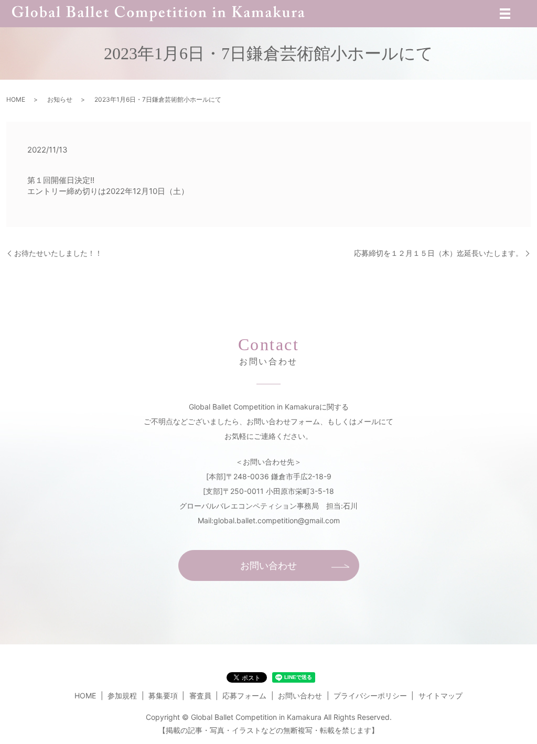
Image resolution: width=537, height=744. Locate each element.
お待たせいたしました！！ (58, 253)
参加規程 (122, 695)
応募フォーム (244, 695)
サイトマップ (440, 695)
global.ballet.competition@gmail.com (276, 520)
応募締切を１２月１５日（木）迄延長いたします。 (438, 253)
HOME (15, 99)
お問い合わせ (268, 565)
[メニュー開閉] (505, 13)
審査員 (200, 695)
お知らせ (59, 99)
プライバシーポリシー (370, 695)
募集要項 (163, 695)
